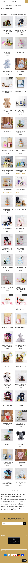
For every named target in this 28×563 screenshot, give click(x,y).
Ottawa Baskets (11, 560)
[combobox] (14, 523)
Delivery (6, 509)
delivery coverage (5, 508)
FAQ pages (13, 509)
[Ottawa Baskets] (14, 1)
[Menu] (0, 1)
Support (24, 560)
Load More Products (14, 490)
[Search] (23, 1)
